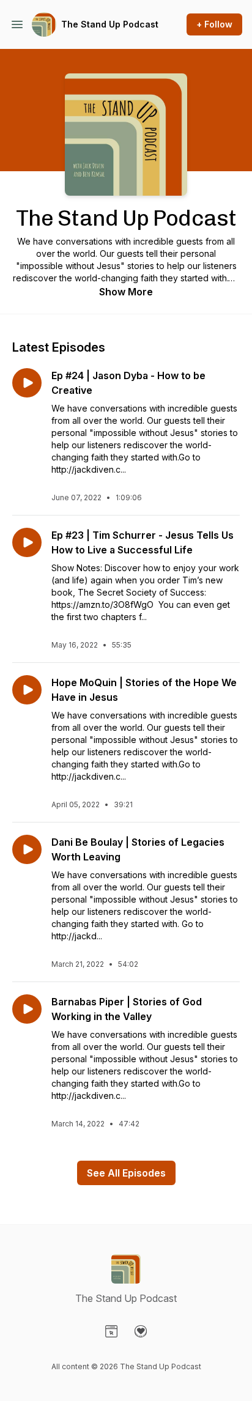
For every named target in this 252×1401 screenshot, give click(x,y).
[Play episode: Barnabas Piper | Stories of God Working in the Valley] (27, 1009)
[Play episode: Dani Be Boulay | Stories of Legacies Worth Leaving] (27, 849)
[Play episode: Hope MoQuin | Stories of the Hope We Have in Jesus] (27, 689)
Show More (126, 292)
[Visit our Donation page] (141, 1331)
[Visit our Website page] (111, 1331)
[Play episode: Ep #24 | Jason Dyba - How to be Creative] (27, 382)
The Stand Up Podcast (109, 24)
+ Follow (214, 24)
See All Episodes (126, 1173)
